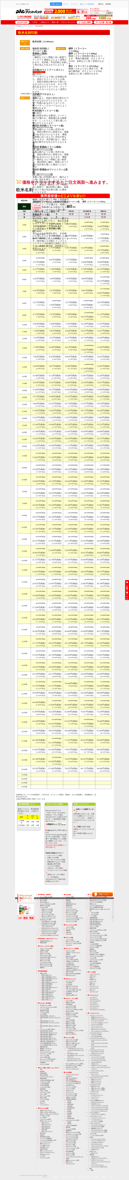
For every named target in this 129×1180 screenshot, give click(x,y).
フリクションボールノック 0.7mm (99, 1105)
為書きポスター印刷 (71, 1025)
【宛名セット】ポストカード (73, 952)
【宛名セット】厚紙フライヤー (73, 970)
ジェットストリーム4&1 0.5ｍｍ (99, 1110)
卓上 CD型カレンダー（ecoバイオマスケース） (75, 1056)
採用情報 (96, 1176)
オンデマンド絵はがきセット (97, 905)
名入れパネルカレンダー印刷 (49, 933)
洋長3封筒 (69, 1106)
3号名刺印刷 (47, 1080)
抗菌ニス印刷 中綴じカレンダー (49, 987)
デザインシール (70, 1092)
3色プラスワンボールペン (97, 1102)
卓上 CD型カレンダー (72, 1053)
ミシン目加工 (43, 1117)
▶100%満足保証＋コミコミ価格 (99, 10)
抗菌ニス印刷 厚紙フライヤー (49, 976)
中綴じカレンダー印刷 (47, 910)
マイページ (74, 4)
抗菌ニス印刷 (43, 973)
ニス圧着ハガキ (70, 962)
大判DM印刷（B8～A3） (72, 968)
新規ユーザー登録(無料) (87, 4)
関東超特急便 (43, 942)
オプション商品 (44, 1108)
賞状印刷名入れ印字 (45, 1136)
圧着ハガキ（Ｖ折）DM (72, 986)
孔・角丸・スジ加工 (45, 1115)
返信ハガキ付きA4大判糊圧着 (73, 973)
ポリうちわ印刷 (44, 898)
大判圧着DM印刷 (70, 964)
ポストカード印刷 (70, 898)
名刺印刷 (42, 1071)
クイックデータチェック (46, 1141)
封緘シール (92, 982)
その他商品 (69, 1072)
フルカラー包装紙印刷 (71, 1125)
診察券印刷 (43, 1088)
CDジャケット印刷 (70, 1144)
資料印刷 (100, 909)
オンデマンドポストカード (46, 1076)
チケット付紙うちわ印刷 (46, 896)
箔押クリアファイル (96, 1082)
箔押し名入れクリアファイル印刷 (98, 900)
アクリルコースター (95, 1006)
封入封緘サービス (44, 1147)
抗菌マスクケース (94, 964)
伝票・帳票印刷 (71, 1079)
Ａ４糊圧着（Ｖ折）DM (72, 991)
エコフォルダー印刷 (71, 1142)
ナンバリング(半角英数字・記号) (48, 1140)
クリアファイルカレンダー (72, 1068)
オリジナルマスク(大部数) (97, 1126)
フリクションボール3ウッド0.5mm (99, 1109)
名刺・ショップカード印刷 (72, 941)
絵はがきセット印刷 (71, 956)
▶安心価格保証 (94, 9)
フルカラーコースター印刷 (96, 956)
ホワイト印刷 (69, 937)
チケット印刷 (43, 1094)
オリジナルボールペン (95, 1055)
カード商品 (49, 1068)
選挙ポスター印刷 (70, 1023)
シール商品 (93, 972)
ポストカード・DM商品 (72, 948)
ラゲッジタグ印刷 (44, 1099)
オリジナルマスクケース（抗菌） (99, 1130)
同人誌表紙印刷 (70, 1151)
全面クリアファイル (96, 1079)
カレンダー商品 (70, 1037)
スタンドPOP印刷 (70, 1019)
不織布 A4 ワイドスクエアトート (99, 1018)
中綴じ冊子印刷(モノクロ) (96, 921)
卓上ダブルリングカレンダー (49, 917)
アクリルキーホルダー (95, 1000)
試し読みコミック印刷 (45, 1005)
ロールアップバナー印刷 (72, 916)
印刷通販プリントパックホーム (24, 26)
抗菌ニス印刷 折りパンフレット (49, 982)
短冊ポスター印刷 (70, 1021)
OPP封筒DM (69, 993)
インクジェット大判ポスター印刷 (74, 1009)
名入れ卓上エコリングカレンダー (50, 928)
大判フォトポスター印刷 (72, 910)
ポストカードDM (70, 981)
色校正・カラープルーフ (46, 1110)
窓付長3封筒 (70, 1104)
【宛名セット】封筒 (71, 1097)
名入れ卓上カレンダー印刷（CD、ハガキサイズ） (48, 925)
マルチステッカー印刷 (71, 921)
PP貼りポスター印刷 (71, 1007)
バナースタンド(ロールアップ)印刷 (74, 1030)
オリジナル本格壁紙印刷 (73, 1081)
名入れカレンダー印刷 (45, 919)
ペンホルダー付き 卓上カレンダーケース (75, 1050)
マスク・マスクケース (95, 1123)
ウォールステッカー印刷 (73, 1083)
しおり (69, 907)
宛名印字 (42, 1134)
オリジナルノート (94, 1093)
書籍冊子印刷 (93, 928)
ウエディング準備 (70, 1153)
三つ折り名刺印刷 (44, 1085)
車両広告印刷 (69, 1004)
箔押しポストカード (71, 975)
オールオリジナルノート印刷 (47, 1052)
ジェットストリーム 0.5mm (98, 1058)
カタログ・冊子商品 (45, 1003)
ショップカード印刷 (45, 1087)
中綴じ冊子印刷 (46, 1030)
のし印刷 (42, 1101)
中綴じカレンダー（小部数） (98, 1089)
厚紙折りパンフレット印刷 (72, 1160)
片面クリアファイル (96, 1081)
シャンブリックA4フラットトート (99, 1022)
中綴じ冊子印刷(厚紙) (95, 922)
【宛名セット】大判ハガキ (72, 966)
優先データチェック (45, 1143)
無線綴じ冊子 (69, 905)
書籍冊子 (46, 1048)
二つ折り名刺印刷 (44, 1083)
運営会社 (56, 1176)
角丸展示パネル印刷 (71, 1014)
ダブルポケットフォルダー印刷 (73, 1134)
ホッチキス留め (95, 912)
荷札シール (92, 984)
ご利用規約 (103, 1176)
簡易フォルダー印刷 (71, 1140)
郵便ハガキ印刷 (93, 961)
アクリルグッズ (94, 995)
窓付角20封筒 (70, 1118)
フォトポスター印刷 (71, 1005)
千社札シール (93, 975)
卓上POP (68, 1018)
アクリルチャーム (94, 999)
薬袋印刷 (68, 1127)
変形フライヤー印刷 (45, 953)
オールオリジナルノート (97, 1095)
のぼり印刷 (70, 1032)
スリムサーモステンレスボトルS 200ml (99, 1040)
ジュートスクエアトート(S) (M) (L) (100, 1031)
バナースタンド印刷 (71, 914)
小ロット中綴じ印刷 (45, 1057)
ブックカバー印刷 (44, 1012)
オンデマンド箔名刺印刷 (96, 945)
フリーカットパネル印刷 (72, 1016)
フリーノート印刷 (44, 1055)
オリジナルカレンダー (95, 1084)
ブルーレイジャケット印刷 (72, 1147)
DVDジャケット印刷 (71, 1146)
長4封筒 (69, 1102)
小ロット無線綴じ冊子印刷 (96, 907)
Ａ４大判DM (69, 982)
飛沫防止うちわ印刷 (45, 905)
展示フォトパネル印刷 (71, 912)
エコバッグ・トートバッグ (96, 1015)
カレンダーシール (94, 986)
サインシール (93, 981)
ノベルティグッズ (94, 1013)
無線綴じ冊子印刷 (44, 1010)
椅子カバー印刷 (71, 1033)
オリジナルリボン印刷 (71, 1095)
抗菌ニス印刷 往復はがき (48, 992)
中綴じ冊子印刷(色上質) (95, 924)
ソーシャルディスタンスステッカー (75, 1156)
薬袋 (91, 1168)
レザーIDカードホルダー (97, 1142)
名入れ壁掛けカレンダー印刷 (49, 921)
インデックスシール (95, 974)
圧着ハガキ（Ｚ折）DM (72, 988)
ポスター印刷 (69, 1000)
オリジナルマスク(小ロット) (98, 1124)
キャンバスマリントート (97, 1027)
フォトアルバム (71, 909)
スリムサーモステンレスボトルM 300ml (99, 1043)
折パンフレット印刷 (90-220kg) (48, 1059)
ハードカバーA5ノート (96, 1119)
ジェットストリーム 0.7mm (98, 1056)
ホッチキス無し (95, 914)
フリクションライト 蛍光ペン (98, 1114)
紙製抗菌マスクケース (96, 1128)
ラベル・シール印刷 (71, 1086)
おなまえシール (70, 1090)
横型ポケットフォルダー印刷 (73, 1132)
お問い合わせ (56, 4)
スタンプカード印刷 (45, 1092)
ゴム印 (69, 1076)
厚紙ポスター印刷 (70, 1002)
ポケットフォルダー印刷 (72, 1135)
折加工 (48, 1112)
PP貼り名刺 (44, 1129)
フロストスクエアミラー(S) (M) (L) (100, 1075)
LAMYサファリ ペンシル (97, 1053)
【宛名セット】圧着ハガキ (72, 961)
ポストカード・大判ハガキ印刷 (73, 943)
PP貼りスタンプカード (47, 1131)
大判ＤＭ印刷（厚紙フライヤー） (48, 957)
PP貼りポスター (45, 1122)
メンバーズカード (44, 1104)
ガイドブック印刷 (44, 1064)
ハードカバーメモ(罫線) (97, 1121)
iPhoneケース (93, 1151)
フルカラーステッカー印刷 (72, 919)
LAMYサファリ (95, 1063)
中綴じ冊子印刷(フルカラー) (97, 919)
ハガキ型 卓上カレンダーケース (75, 1048)
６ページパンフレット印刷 (46, 1060)
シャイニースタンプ (72, 1074)
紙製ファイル (69, 1161)
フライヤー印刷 (70, 896)
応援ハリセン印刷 (72, 1078)
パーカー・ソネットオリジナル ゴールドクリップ (100, 1068)
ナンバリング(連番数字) (46, 1138)
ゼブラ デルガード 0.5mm (97, 1051)
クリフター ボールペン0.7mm (98, 1060)
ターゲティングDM (45, 1157)
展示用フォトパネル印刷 (72, 1013)
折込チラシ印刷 (44, 951)
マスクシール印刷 (70, 1088)
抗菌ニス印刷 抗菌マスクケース (49, 978)
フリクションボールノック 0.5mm (99, 1107)
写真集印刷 (43, 1062)
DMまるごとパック (45, 1154)
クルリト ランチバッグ (96, 1025)
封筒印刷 (71, 1099)
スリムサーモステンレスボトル (97, 1038)
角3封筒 (69, 1111)
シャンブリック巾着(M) (97, 1024)
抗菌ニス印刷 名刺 (46, 989)
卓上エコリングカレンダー (74, 1058)
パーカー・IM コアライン (97, 1070)
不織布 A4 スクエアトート (97, 1017)
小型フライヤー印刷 (45, 958)
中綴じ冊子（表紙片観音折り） (48, 1041)
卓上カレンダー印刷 (46, 912)
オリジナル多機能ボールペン (97, 1100)
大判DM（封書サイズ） (72, 995)
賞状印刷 (92, 949)
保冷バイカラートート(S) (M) (98, 1029)
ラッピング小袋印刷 (71, 1128)
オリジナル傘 (93, 1133)
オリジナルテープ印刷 (71, 1093)
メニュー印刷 (93, 957)
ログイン (66, 4)
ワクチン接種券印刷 (95, 966)
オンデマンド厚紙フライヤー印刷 (98, 940)
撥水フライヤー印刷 (45, 960)
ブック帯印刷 (43, 1014)
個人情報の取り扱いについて (67, 1176)
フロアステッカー (94, 991)
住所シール (92, 989)
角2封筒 (69, 1109)
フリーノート (94, 1098)
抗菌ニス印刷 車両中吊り (48, 996)
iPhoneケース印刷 (70, 1154)
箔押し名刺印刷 (44, 1074)
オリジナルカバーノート (96, 1116)
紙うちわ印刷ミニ (44, 902)
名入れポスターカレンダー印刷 (49, 931)
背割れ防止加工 (44, 1148)
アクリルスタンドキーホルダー (97, 1009)
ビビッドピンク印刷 (71, 925)
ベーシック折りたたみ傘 (97, 1135)
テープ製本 (94, 915)
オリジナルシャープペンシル (97, 1049)
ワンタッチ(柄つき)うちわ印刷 (47, 903)
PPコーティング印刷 (45, 1095)
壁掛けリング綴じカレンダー (49, 916)
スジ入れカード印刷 (45, 1081)
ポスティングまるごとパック (47, 1152)
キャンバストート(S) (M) (97, 1020)
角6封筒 (69, 1114)
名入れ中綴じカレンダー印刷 (49, 923)
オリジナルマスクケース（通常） (99, 1131)
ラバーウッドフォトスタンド (98, 1138)
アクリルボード (93, 997)
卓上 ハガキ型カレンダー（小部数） (75, 1063)
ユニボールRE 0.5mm (96, 1062)
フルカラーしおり (70, 1163)
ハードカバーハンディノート (98, 1117)
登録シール (92, 977)
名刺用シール (93, 979)
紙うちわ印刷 (43, 900)
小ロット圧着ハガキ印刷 (72, 959)
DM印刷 (68, 954)
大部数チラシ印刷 (44, 950)
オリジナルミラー (94, 1072)
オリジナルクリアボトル (96, 1032)
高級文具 (92, 1154)
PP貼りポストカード (47, 1124)
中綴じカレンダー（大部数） (98, 1088)
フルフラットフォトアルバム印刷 (48, 1007)
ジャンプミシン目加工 (45, 1119)
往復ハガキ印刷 (70, 971)
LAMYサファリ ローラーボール (99, 1065)
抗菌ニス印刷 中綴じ (47, 985)
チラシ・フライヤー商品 (46, 946)
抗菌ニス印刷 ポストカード (48, 997)
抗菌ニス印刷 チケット (47, 999)
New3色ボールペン (95, 1103)
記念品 (91, 1137)
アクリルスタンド (94, 1007)
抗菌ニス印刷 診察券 (47, 980)
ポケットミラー (95, 1074)
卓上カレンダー (95, 1091)
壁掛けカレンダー (95, 1086)
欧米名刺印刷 (43, 1078)
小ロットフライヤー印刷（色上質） (98, 938)
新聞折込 (42, 967)
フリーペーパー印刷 (48, 1029)
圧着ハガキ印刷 (70, 957)
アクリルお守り (93, 1002)
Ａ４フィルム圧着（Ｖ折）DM (73, 989)
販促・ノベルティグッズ (46, 1150)
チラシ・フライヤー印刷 (46, 948)
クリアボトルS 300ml (96, 1034)
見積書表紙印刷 (93, 917)
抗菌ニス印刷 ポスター (47, 994)
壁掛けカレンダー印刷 (47, 909)
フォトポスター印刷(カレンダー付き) (49, 935)
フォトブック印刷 (44, 1008)
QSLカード (42, 1102)
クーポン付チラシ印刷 (45, 962)
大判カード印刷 (44, 1090)
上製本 (67, 1158)
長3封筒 (69, 1100)
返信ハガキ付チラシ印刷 (46, 964)
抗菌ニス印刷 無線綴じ (47, 983)
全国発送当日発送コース (46, 940)
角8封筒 (69, 1116)
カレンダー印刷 (44, 907)
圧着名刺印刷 (43, 1073)
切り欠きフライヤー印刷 (46, 965)
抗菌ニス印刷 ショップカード (49, 990)
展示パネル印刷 (70, 1011)
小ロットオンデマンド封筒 (72, 1120)
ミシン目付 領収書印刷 (95, 963)
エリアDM (42, 1155)
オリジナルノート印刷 (45, 1053)
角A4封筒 (69, 1113)
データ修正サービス (45, 1145)
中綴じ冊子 (68, 902)
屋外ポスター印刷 (70, 1027)
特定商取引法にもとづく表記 (84, 1176)
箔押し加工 (43, 1133)
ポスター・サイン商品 (72, 998)
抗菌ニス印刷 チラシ (47, 975)
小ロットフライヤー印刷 (96, 936)
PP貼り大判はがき (46, 1126)
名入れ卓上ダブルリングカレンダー (50, 929)
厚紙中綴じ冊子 (44, 1046)
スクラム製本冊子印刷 (48, 1043)
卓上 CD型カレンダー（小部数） (74, 1065)
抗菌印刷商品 (43, 971)
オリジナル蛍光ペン (95, 1112)
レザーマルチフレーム (96, 1144)
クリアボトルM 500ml (96, 1036)
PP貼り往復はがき (46, 1127)
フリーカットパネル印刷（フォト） (75, 917)
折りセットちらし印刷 (45, 955)
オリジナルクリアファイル (96, 1077)
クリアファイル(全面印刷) (96, 902)
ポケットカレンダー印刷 (48, 914)
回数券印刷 (68, 1130)
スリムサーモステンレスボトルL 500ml (99, 1047)
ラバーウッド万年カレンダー (98, 1140)
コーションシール (94, 988)
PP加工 (46, 1120)
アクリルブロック (94, 1004)
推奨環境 (110, 1176)
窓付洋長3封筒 (71, 1107)
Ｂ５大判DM (69, 984)
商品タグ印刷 (43, 1097)
